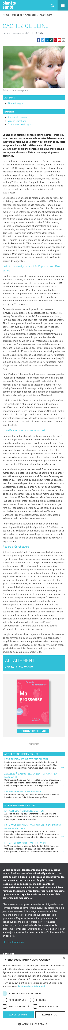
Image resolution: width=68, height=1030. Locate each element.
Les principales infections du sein (26, 759)
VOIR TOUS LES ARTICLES (19, 667)
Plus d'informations (13, 941)
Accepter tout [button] (18, 1014)
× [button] (64, 958)
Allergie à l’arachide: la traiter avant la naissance (30, 775)
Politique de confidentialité (31, 986)
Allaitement (46, 14)
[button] (38, 40)
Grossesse (30, 14)
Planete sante (8, 5)
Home (6, 14)
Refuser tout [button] (50, 1014)
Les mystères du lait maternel (23, 791)
